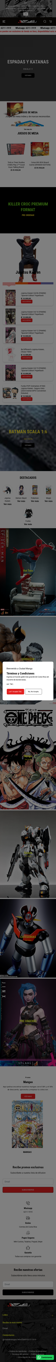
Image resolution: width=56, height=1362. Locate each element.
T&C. (12, 684)
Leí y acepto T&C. (15, 692)
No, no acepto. (33, 692)
